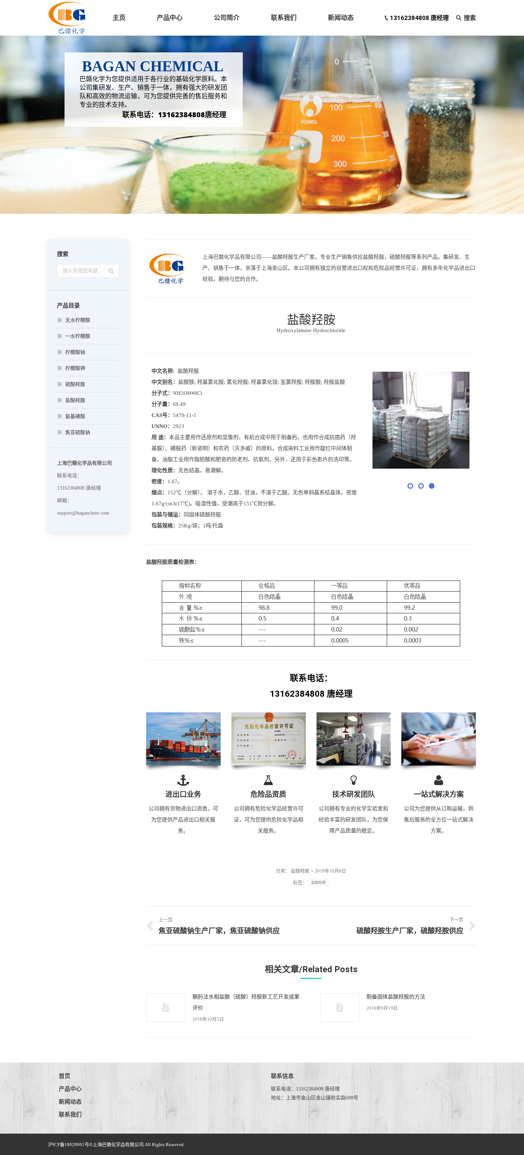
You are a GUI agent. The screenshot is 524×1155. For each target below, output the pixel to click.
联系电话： (311, 678)
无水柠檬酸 (77, 320)
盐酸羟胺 (300, 870)
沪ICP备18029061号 (68, 1144)
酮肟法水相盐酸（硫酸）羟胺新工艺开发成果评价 (245, 1002)
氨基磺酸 (75, 416)
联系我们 (70, 1114)
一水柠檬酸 (77, 336)
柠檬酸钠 (75, 352)
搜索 (470, 17)
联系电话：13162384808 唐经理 (305, 1089)
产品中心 (70, 1089)
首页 (64, 1076)
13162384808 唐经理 (419, 17)
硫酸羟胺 (75, 384)
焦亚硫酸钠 (77, 432)
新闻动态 (70, 1101)
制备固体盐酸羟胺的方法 (395, 997)
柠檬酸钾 (75, 368)
